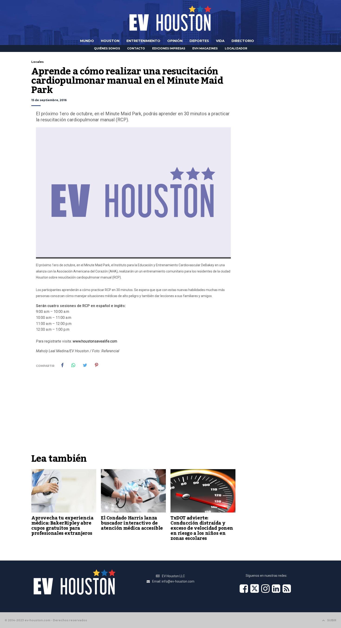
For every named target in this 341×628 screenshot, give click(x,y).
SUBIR (331, 620)
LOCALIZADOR (236, 48)
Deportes (199, 41)
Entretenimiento (143, 41)
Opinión (175, 41)
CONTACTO (136, 48)
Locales (37, 62)
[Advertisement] (133, 416)
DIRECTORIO (243, 41)
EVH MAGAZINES (205, 48)
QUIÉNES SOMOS (107, 48)
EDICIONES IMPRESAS (168, 48)
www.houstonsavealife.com (95, 341)
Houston (110, 41)
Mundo (87, 41)
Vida (220, 41)
